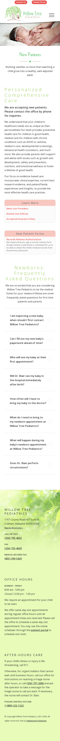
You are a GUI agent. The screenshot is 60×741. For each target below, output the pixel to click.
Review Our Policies (17, 213)
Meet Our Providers (17, 208)
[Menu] (52, 15)
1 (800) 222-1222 (14, 705)
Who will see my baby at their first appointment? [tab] (28, 359)
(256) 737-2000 (35, 683)
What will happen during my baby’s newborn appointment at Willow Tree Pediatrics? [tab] (28, 444)
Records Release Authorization (23, 239)
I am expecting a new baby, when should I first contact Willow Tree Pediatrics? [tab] (27, 320)
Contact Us (21, 2)
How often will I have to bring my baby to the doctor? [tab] (28, 401)
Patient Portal (39, 2)
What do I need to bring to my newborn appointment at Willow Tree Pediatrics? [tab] (28, 422)
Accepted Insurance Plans (20, 218)
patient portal (39, 630)
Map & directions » (13, 527)
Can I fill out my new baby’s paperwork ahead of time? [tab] (27, 341)
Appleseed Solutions (36, 720)
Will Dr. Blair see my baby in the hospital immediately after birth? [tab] (27, 380)
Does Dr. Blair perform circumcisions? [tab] (24, 465)
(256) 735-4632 (13, 538)
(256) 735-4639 (13, 548)
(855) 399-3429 (13, 558)
